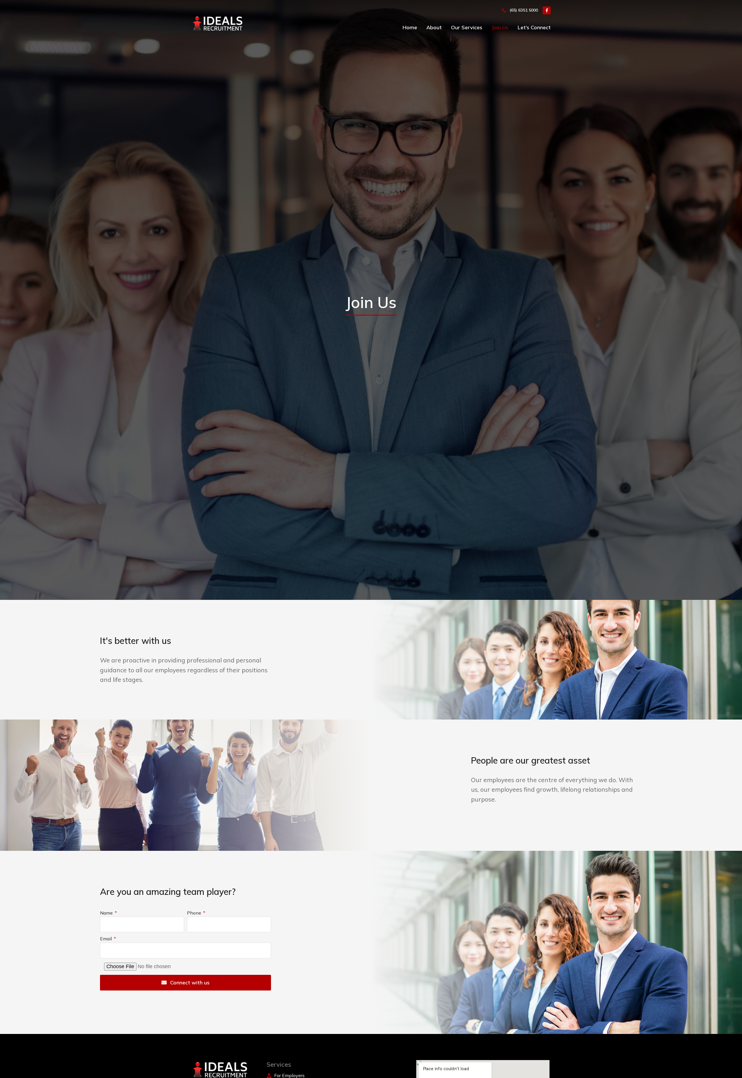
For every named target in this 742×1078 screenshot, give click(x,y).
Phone (194, 913)
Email (106, 939)
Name (107, 913)
